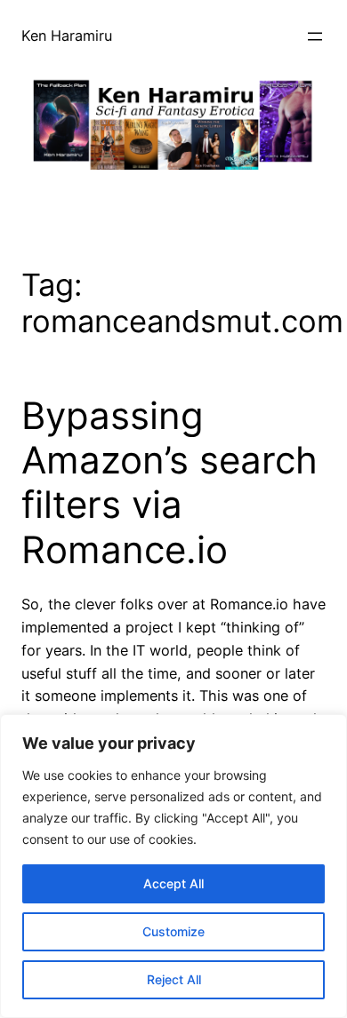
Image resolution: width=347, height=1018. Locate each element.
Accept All (173, 883)
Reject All (174, 979)
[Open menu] (315, 36)
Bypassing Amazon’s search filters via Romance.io (169, 483)
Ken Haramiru (66, 35)
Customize (173, 931)
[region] (173, 866)
